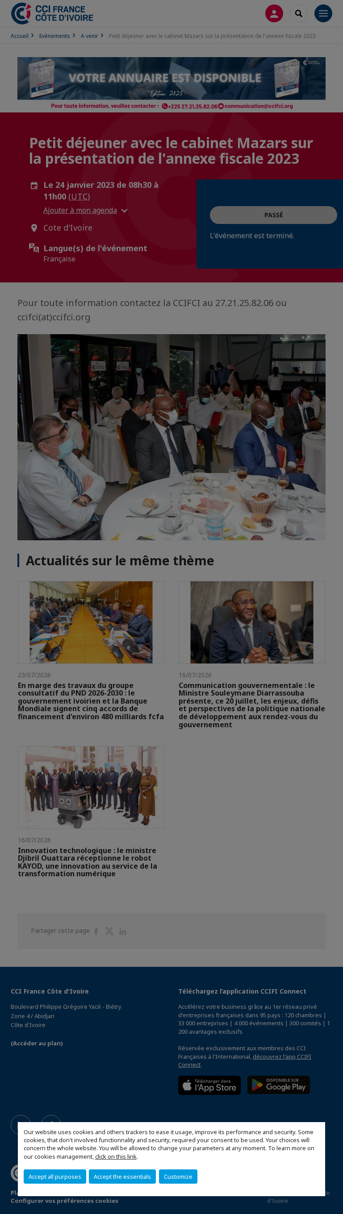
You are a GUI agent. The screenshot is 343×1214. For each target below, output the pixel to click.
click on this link (116, 1156)
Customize (178, 1177)
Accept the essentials (122, 1177)
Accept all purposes (55, 1177)
